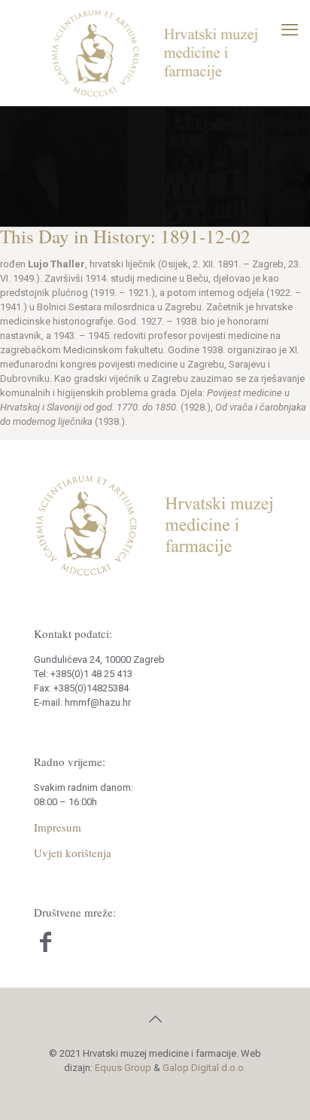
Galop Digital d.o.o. (204, 1067)
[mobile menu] (289, 30)
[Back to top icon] (155, 1019)
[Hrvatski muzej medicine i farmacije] (155, 53)
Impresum (57, 827)
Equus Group (123, 1067)
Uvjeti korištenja (72, 852)
